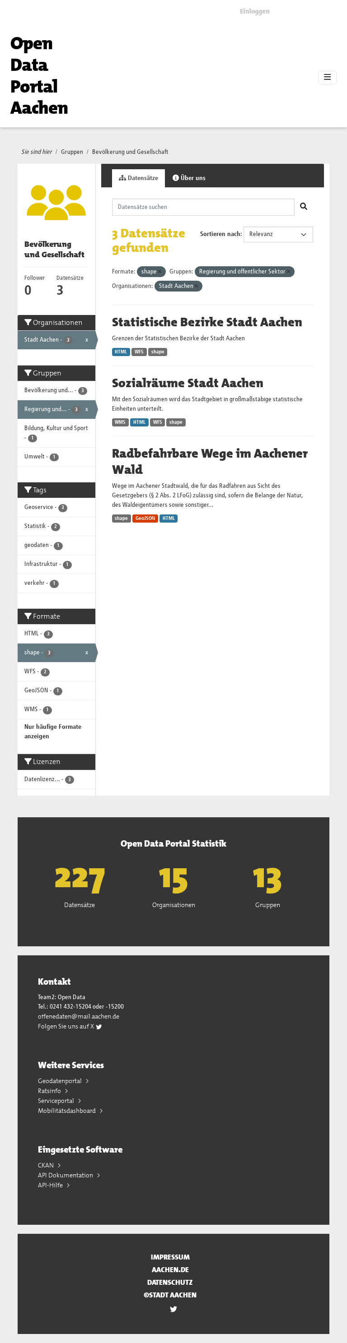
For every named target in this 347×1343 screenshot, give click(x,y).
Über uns (192, 178)
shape (157, 352)
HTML (121, 352)
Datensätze (142, 178)
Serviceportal (56, 1101)
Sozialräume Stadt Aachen (187, 383)
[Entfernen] (159, 271)
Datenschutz (170, 1282)
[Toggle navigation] (327, 77)
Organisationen (173, 905)
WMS (120, 422)
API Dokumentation (66, 1175)
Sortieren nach (220, 234)
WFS (139, 352)
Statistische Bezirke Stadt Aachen (207, 322)
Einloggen (255, 11)
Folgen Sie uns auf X (66, 1026)
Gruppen (72, 152)
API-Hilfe (51, 1185)
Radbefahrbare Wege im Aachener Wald (210, 461)
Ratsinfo (50, 1091)
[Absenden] (303, 207)
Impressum (170, 1257)
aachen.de (170, 1269)
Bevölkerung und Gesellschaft (130, 152)
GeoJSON (145, 518)
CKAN (46, 1165)
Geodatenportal (60, 1081)
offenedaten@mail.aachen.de (78, 1016)
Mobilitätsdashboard (67, 1111)
